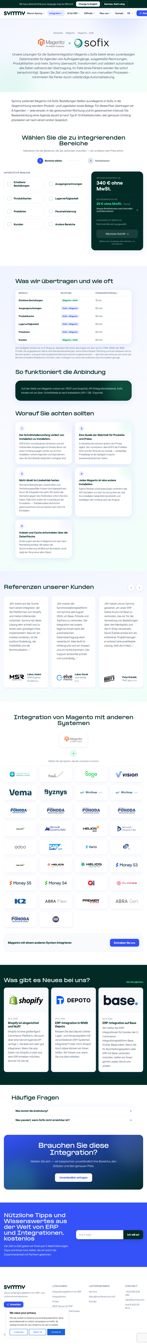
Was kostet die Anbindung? (73, 1110)
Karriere (93, 1291)
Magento (70, 33)
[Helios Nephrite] (91, 865)
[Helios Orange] (20, 865)
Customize (19, 1332)
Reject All (37, 1332)
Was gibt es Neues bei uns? (102, 1296)
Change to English (88, 4)
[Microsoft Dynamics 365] (126, 828)
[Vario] (91, 847)
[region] (37, 1323)
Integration (55, 13)
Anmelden (15, 1304)
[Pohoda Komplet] (91, 810)
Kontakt (119, 13)
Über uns (104, 13)
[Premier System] (91, 901)
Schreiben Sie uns (124, 942)
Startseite (58, 33)
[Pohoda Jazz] (126, 810)
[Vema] (20, 792)
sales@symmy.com (134, 1299)
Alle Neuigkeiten (134, 982)
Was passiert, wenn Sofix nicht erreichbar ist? (73, 1119)
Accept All (56, 1332)
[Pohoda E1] (20, 810)
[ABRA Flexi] (55, 901)
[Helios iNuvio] (55, 865)
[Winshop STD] (126, 792)
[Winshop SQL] (91, 792)
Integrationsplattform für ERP (66, 1291)
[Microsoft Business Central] (20, 774)
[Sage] (91, 774)
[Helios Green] (20, 828)
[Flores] (126, 883)
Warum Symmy (34, 13)
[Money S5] (20, 883)
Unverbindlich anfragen (73, 1177)
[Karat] (55, 919)
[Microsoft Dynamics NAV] (55, 828)
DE (128, 13)
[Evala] (55, 774)
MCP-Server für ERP (62, 1306)
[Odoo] (20, 847)
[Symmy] (14, 13)
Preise (55, 1301)
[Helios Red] (91, 828)
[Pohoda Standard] (20, 919)
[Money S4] (55, 883)
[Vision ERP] (126, 774)
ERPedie (88, 13)
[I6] (126, 847)
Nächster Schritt (117, 233)
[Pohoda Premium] (55, 810)
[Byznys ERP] (55, 792)
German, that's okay (114, 4)
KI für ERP (72, 13)
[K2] (20, 901)
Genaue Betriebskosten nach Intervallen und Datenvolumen (117, 209)
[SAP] (55, 847)
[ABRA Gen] (126, 901)
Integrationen (59, 1296)
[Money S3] (126, 865)
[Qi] (91, 883)
